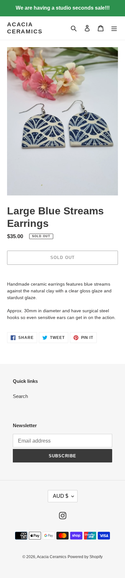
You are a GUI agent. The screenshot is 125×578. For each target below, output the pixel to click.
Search (20, 396)
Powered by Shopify (85, 557)
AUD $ (60, 496)
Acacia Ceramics (24, 28)
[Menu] (114, 28)
